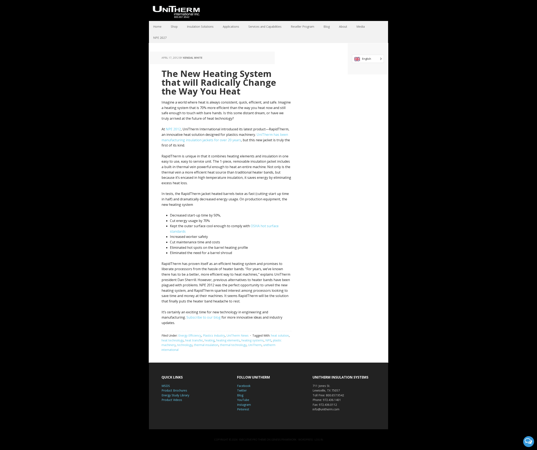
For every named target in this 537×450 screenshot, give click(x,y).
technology (184, 345)
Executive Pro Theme (252, 439)
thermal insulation (206, 345)
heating (210, 340)
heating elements (228, 340)
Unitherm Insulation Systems (176, 10)
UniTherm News (238, 335)
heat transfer (194, 340)
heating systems (252, 340)
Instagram (244, 405)
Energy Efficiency (189, 335)
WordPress (305, 439)
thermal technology (233, 345)
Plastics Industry (214, 335)
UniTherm (255, 345)
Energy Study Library (175, 395)
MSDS (166, 386)
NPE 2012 (173, 129)
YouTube (243, 400)
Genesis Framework (283, 439)
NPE (268, 340)
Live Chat (528, 441)
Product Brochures (174, 390)
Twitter (242, 390)
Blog (240, 395)
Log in (319, 439)
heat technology (173, 340)
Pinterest (243, 409)
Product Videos (172, 400)
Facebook (243, 386)
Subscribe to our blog (203, 317)
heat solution (280, 335)
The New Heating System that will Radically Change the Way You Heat (219, 82)
